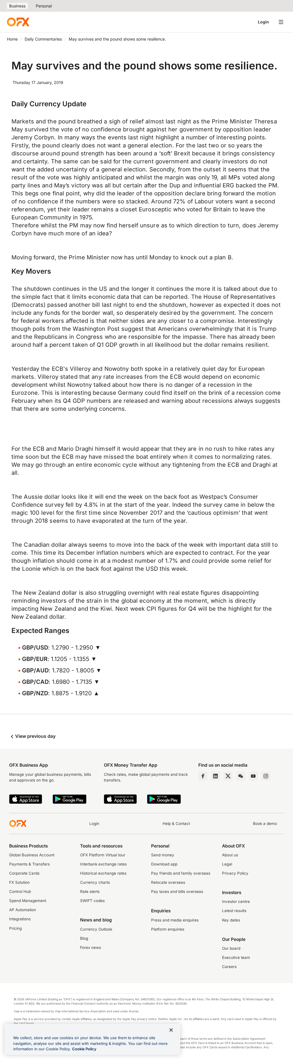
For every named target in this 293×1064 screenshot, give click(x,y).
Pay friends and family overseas (180, 873)
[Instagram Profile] (265, 776)
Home (12, 39)
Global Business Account (31, 855)
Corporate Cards (24, 873)
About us (230, 855)
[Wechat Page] (240, 776)
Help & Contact (176, 823)
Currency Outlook (96, 929)
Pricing (15, 928)
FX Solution (19, 882)
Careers (229, 966)
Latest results (234, 910)
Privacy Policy (235, 873)
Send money (162, 855)
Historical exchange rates (103, 873)
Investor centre (236, 901)
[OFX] (18, 22)
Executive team (236, 957)
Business (17, 5)
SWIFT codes (92, 900)
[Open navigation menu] (281, 22)
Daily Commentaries (43, 39)
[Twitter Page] (228, 776)
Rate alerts (90, 891)
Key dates (231, 920)
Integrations (20, 919)
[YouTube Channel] (253, 776)
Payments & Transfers (29, 864)
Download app (164, 864)
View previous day (35, 736)
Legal (227, 864)
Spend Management (27, 900)
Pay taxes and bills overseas (177, 891)
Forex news (90, 947)
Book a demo (265, 823)
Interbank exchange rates (103, 864)
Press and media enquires (175, 920)
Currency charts (95, 882)
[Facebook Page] (202, 776)
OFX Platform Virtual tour (102, 855)
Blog (84, 938)
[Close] (171, 1030)
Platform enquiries (167, 929)
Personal (44, 5)
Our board (231, 948)
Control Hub (20, 891)
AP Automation (22, 909)
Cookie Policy (84, 1049)
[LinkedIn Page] (215, 776)
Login (263, 21)
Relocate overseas (168, 882)
